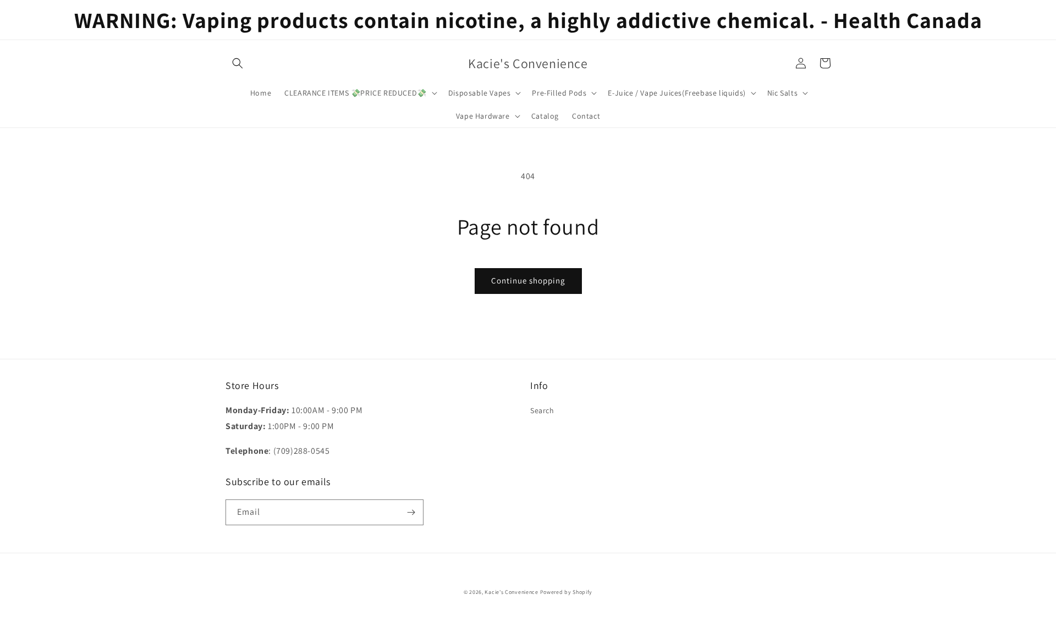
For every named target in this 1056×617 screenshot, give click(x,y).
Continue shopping (528, 280)
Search (542, 410)
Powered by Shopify (566, 592)
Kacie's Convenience (511, 592)
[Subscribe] (411, 512)
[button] (238, 63)
